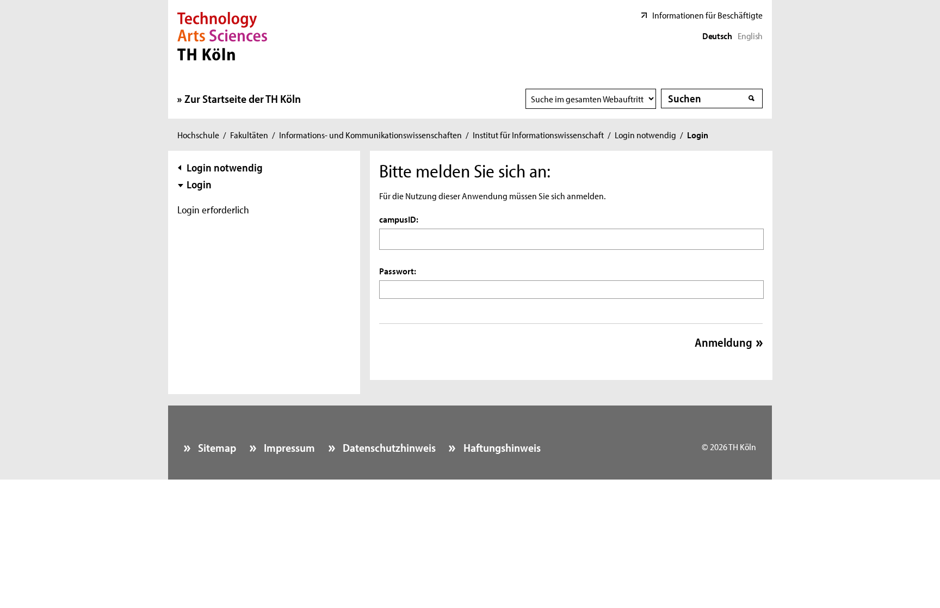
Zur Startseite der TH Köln (242, 98)
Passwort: (397, 271)
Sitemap (216, 447)
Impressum (288, 447)
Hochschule (198, 134)
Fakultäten (249, 134)
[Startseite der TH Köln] (222, 34)
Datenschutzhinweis (388, 447)
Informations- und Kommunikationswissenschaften (370, 134)
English (750, 35)
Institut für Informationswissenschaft (538, 134)
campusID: (398, 219)
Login (199, 184)
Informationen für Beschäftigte (707, 14)
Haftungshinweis (500, 447)
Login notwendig (645, 134)
